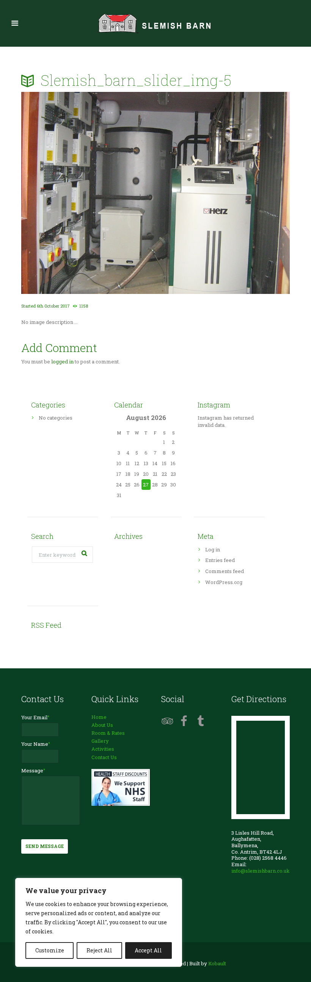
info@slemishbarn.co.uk (260, 871)
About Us (102, 725)
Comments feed (224, 571)
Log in (212, 549)
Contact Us (104, 757)
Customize (49, 950)
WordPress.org (223, 582)
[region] (98, 922)
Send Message (44, 846)
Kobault (217, 963)
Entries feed (220, 560)
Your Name (34, 743)
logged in (62, 361)
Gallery (100, 740)
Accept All (148, 950)
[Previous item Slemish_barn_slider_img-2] (88, 193)
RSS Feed (46, 625)
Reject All (99, 950)
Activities (102, 748)
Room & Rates (108, 732)
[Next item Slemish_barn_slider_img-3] (223, 193)
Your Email (34, 717)
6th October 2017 (53, 306)
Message (32, 770)
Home (99, 717)
